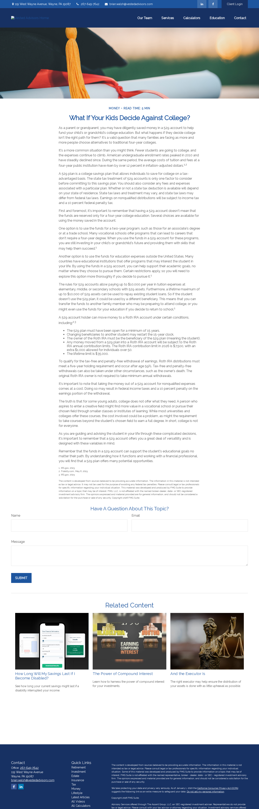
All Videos (78, 801)
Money (76, 788)
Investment (78, 771)
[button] (145, 17)
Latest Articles (80, 797)
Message (18, 542)
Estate (75, 776)
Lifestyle (76, 793)
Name (15, 515)
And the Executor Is (187, 673)
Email (136, 515)
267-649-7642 (90, 4)
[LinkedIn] (201, 4)
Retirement (78, 767)
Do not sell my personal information (205, 791)
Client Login (235, 4)
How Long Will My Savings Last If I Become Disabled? (45, 675)
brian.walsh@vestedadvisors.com (131, 4)
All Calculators (80, 805)
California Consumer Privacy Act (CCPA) (217, 788)
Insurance (77, 780)
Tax (73, 784)
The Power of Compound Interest (123, 673)
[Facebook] (213, 4)
